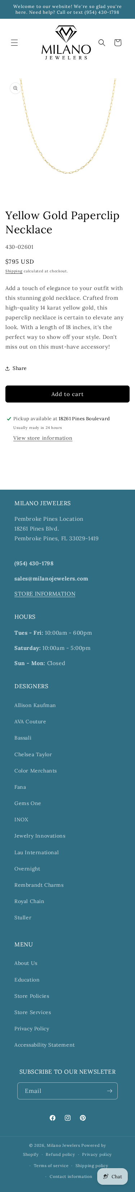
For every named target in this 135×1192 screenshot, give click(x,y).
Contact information (71, 1176)
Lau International (36, 852)
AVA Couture (30, 721)
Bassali (22, 738)
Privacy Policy (31, 1028)
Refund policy (60, 1154)
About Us (25, 963)
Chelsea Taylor (33, 754)
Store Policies (31, 996)
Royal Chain (29, 901)
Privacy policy (97, 1154)
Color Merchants (35, 770)
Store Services (32, 1012)
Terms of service (51, 1165)
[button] (14, 43)
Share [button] (20, 368)
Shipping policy (92, 1165)
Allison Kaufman (35, 705)
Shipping (14, 271)
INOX (21, 819)
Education (27, 979)
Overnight (27, 868)
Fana (20, 787)
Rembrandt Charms (39, 885)
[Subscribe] (109, 1090)
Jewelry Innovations (39, 836)
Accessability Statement (44, 1045)
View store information (42, 438)
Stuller (22, 917)
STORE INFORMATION (44, 593)
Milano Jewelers (63, 1145)
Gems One (27, 803)
